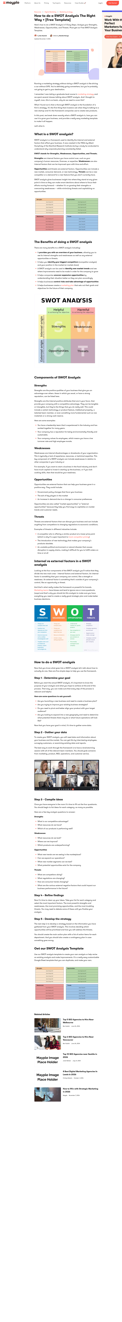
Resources (37, 12)
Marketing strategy (66, 12)
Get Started (113, 3)
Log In (100, 3)
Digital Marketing (50, 12)
